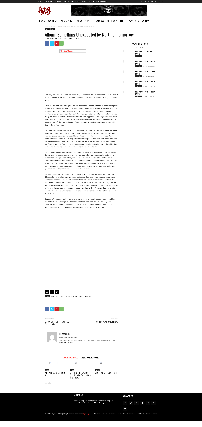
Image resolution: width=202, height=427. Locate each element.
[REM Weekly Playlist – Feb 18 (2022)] (124, 51)
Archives (104, 414)
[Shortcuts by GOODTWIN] (106, 366)
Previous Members (151, 414)
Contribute (112, 414)
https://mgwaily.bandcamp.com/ (68, 337)
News (79, 20)
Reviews (111, 20)
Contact (90, 1)
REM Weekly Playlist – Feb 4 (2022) (145, 62)
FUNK (61, 296)
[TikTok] (155, 1)
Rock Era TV (140, 414)
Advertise (97, 414)
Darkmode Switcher (101, 1)
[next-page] (49, 382)
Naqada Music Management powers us (103, 403)
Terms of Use (131, 414)
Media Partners (75, 1)
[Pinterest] (56, 43)
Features (99, 20)
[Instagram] (145, 1)
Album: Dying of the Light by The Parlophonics (58, 323)
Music (59, 26)
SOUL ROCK (54, 296)
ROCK (80, 296)
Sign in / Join (58, 1)
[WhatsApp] (61, 43)
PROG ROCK (88, 296)
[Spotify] (152, 1)
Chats (88, 20)
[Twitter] (159, 1)
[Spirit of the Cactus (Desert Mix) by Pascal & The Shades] (81, 366)
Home (42, 20)
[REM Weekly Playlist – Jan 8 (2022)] (124, 72)
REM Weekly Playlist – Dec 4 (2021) (145, 92)
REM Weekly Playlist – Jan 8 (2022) (145, 72)
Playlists (134, 20)
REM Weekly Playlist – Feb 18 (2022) (145, 52)
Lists (123, 20)
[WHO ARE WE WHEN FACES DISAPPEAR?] (56, 366)
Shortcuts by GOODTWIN (106, 372)
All (136, 48)
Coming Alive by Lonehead (107, 322)
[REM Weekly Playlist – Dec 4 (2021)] (124, 92)
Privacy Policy (121, 414)
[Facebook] (141, 1)
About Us (66, 1)
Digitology (86, 414)
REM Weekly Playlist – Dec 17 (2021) (145, 82)
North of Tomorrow (71, 296)
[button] (161, 21)
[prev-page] (46, 382)
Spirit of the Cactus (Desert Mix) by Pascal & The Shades (81, 375)
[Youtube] (162, 1)
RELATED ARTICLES (71, 357)
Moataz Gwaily (52, 38)
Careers (84, 1)
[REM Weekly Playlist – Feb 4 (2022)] (124, 61)
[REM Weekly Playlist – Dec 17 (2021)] (124, 82)
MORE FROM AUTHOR (90, 357)
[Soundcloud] (148, 1)
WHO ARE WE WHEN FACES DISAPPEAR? (55, 374)
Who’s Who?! (67, 20)
